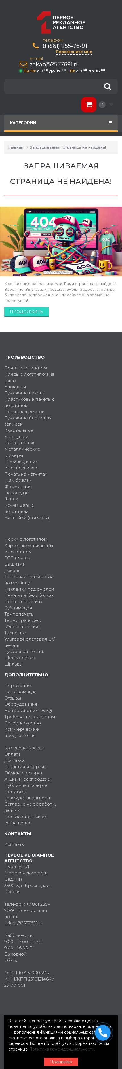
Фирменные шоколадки (18, 489)
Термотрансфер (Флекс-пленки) (22, 623)
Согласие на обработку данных (30, 807)
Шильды (13, 664)
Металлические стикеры (22, 452)
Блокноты (15, 386)
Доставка (14, 760)
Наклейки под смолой (29, 589)
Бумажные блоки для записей (28, 421)
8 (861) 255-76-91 (65, 46)
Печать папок (19, 442)
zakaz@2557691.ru (55, 64)
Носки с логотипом (25, 539)
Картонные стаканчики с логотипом (29, 548)
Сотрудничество (22, 723)
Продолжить (26, 311)
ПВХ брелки (18, 480)
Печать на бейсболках (29, 595)
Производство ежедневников (20, 464)
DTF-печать (17, 558)
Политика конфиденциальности (28, 794)
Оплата (12, 754)
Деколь (12, 570)
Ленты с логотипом (25, 368)
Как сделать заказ (24, 748)
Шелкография (20, 657)
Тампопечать (18, 614)
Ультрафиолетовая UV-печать (30, 642)
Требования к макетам (29, 716)
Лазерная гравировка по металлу (29, 580)
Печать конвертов (24, 411)
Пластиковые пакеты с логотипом (29, 402)
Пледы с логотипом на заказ (29, 377)
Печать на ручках (23, 601)
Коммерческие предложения (21, 732)
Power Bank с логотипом (19, 508)
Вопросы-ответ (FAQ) (28, 710)
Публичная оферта (25, 785)
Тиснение (15, 632)
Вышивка (14, 564)
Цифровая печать (24, 651)
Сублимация (18, 607)
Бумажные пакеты (24, 393)
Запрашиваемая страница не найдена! (68, 147)
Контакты (14, 844)
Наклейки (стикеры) (26, 517)
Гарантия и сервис (25, 766)
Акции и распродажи (28, 779)
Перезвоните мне (74, 51)
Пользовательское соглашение (25, 819)
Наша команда (20, 691)
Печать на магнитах (25, 474)
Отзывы (12, 698)
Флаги (11, 499)
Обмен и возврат (23, 773)
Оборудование (21, 704)
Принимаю (61, 1061)
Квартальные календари (18, 433)
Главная (15, 147)
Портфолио (17, 685)
